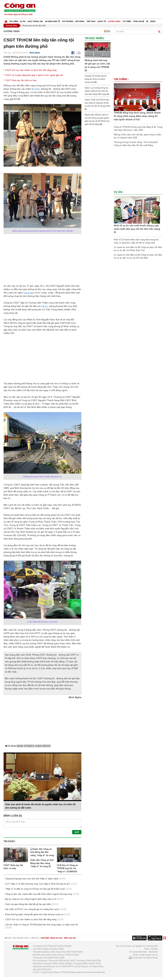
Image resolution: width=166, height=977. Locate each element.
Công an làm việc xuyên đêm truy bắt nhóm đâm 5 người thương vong (38, 894)
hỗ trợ (45, 306)
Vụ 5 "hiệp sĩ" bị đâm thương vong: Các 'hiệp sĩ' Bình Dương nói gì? (37, 884)
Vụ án (22, 21)
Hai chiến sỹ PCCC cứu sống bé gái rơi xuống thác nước (32, 909)
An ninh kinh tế (52, 21)
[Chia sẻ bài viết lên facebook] (72, 52)
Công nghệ (138, 21)
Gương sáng (114, 21)
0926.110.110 (56, 938)
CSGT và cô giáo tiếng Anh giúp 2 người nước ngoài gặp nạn (34, 75)
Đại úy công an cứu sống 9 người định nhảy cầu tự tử (30, 899)
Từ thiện (127, 21)
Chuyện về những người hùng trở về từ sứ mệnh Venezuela (95, 79)
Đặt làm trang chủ (17, 938)
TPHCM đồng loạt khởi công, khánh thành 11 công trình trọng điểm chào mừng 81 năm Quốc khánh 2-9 (137, 116)
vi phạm (46, 746)
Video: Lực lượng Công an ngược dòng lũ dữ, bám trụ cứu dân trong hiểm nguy (96, 91)
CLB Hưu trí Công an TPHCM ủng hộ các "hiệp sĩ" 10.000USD (67, 868)
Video (153, 21)
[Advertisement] (104, 9)
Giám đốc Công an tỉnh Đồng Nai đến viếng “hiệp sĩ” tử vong (42, 863)
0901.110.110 (70, 938)
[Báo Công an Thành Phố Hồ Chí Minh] (6, 21)
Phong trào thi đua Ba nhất (34, 26)
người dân (28, 292)
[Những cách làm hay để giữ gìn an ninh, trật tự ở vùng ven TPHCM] (98, 50)
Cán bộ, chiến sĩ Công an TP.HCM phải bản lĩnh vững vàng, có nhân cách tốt (41, 924)
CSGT (37, 89)
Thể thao (91, 21)
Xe (147, 21)
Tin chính (13, 21)
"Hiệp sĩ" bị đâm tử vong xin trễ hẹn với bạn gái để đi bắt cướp (35, 889)
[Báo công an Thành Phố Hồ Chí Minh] (20, 7)
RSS (108, 31)
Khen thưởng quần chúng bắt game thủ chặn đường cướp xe (34, 914)
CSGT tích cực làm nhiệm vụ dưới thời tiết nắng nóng (30, 70)
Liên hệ (34, 938)
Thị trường (67, 21)
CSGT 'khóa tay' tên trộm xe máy (20, 80)
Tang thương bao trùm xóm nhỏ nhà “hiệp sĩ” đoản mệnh (31, 878)
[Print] (79, 52)
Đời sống (79, 21)
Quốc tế (102, 21)
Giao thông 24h (35, 21)
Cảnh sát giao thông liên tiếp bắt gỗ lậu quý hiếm (28, 904)
